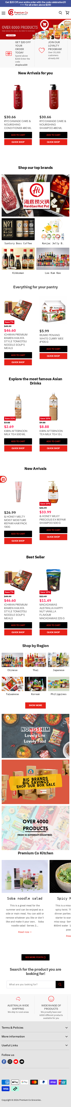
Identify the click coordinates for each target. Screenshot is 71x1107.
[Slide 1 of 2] (35, 29)
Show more (35, 705)
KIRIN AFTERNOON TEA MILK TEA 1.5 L (51, 432)
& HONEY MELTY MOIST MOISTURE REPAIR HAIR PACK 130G (15, 521)
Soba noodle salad (24, 898)
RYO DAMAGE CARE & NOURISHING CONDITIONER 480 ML (18, 124)
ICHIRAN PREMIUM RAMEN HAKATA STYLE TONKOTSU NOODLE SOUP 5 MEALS (15, 341)
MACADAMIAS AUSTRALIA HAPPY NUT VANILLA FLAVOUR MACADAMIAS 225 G (52, 611)
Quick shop (18, 142)
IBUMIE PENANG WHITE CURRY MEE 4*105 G (51, 338)
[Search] (60, 984)
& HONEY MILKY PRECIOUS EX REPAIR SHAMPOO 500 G (52, 519)
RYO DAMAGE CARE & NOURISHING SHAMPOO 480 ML (52, 124)
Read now (24, 931)
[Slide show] (35, 29)
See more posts (34, 957)
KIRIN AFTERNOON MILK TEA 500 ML (15, 432)
